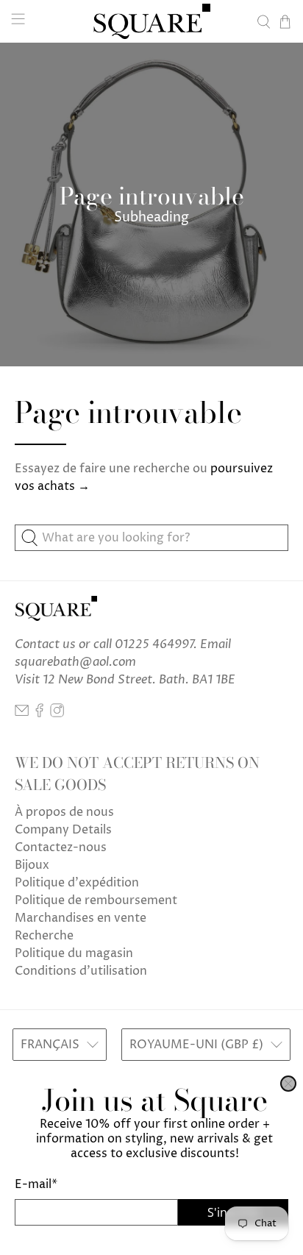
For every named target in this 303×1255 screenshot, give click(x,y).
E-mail (36, 1184)
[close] (288, 1083)
